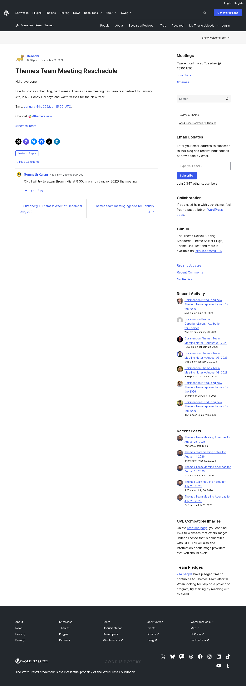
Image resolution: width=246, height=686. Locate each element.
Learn (106, 621)
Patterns (64, 640)
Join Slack (184, 75)
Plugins (63, 634)
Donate (153, 634)
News (18, 628)
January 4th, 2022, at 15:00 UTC (47, 106)
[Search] (227, 99)
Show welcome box (214, 37)
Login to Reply (27, 153)
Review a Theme (189, 114)
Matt (195, 628)
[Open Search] (204, 13)
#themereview (42, 116)
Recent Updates (189, 265)
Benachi (33, 56)
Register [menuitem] (239, 3)
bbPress (197, 634)
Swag (152, 640)
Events (151, 628)
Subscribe (187, 175)
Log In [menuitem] (228, 3)
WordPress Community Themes (197, 122)
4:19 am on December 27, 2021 (67, 174)
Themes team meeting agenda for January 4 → (124, 209)
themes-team (25, 126)
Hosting (20, 634)
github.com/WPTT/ (208, 251)
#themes (183, 82)
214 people (184, 574)
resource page (197, 528)
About (19, 621)
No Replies (184, 279)
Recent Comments (190, 272)
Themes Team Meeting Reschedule (66, 71)
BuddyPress (200, 640)
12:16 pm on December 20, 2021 (45, 60)
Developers (110, 634)
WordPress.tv (113, 640)
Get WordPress (228, 12)
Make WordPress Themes (37, 25)
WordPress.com (202, 621)
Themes (64, 628)
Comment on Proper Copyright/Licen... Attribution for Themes (202, 324)
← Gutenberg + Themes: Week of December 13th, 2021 (50, 209)
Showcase (65, 621)
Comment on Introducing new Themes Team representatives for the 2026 (206, 304)
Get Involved (155, 621)
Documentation (112, 628)
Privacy (20, 640)
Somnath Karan (36, 174)
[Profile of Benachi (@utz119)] (20, 59)
